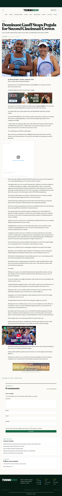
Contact (54, 484)
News (6, 14)
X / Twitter (38, 484)
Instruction (36, 14)
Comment (8, 398)
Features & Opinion (18, 14)
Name (7, 410)
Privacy (55, 489)
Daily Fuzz (49, 14)
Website (7, 421)
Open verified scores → (8, 466)
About (54, 480)
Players (26, 14)
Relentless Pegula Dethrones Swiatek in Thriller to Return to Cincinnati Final (19, 450)
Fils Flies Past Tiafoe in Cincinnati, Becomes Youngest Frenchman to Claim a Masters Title (22, 444)
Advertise (55, 482)
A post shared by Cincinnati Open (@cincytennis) (18, 176)
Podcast (44, 14)
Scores (10, 14)
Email (7, 416)
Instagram (38, 482)
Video (31, 14)
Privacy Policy (29, 493)
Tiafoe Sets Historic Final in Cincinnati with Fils (13, 448)
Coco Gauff (11, 378)
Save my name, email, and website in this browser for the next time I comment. (24, 428)
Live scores (47, 482)
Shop (55, 14)
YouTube (38, 480)
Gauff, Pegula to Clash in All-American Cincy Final (13, 446)
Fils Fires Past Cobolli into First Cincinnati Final (13, 453)
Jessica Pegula (18, 378)
